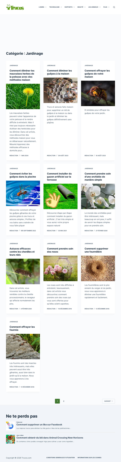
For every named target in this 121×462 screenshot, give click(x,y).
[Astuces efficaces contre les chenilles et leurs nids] (23, 271)
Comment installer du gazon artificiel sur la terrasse (59, 176)
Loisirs (41, 7)
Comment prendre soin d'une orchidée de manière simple (98, 176)
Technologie (54, 7)
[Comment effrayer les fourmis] (23, 346)
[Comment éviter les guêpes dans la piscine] (23, 193)
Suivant (107, 401)
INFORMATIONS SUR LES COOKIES (89, 457)
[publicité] (60, 31)
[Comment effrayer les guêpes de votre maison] (98, 93)
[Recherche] (114, 7)
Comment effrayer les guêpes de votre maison (97, 73)
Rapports (68, 7)
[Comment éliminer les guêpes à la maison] (60, 90)
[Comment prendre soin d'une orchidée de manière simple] (98, 196)
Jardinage (14, 65)
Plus (105, 7)
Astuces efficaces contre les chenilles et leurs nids (22, 251)
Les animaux (93, 7)
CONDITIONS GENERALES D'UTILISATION (60, 457)
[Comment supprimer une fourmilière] (98, 268)
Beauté (80, 7)
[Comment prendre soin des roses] (60, 268)
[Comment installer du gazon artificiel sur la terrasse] (60, 196)
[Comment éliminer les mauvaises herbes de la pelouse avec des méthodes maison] (23, 96)
